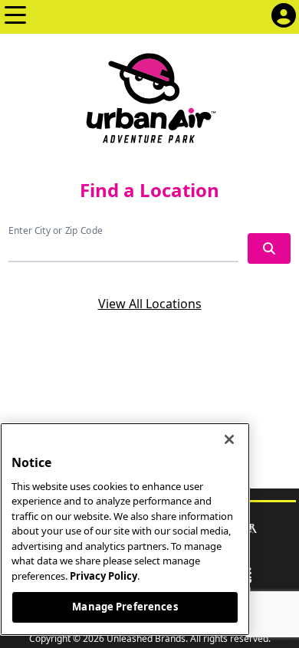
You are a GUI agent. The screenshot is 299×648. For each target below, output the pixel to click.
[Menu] (15, 17)
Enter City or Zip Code (55, 230)
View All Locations (150, 303)
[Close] (229, 439)
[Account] (283, 17)
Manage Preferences (124, 606)
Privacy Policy (103, 576)
